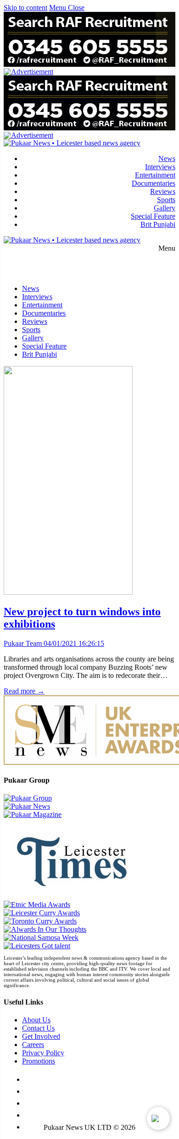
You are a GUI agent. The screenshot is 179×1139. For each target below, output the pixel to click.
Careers (33, 1044)
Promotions (38, 1061)
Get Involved (41, 1036)
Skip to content (25, 7)
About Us (36, 1020)
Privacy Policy (43, 1053)
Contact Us (38, 1028)
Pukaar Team (23, 643)
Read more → (24, 691)
